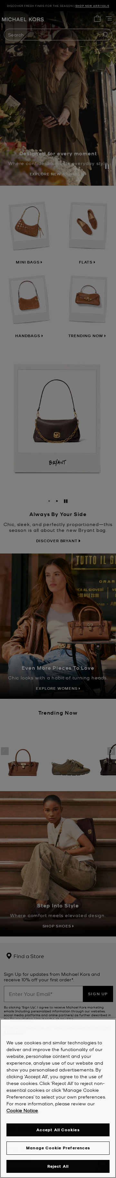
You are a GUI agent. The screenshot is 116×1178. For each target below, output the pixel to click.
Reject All (58, 1166)
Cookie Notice (22, 1110)
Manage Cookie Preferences (58, 1148)
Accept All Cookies (58, 1129)
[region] (58, 1098)
